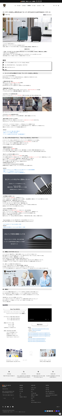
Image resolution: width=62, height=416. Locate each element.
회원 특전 (32, 396)
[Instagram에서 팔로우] (5, 406)
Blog (32, 398)
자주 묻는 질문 (33, 393)
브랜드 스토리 (33, 387)
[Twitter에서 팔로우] (3, 406)
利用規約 (11, 411)
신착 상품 (18, 5)
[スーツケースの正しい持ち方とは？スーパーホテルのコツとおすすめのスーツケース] (27, 30)
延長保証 (29, 5)
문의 (32, 391)
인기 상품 (33, 5)
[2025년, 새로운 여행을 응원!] (48, 353)
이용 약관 (32, 400)
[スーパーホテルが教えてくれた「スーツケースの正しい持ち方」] (27, 104)
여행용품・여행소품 (22, 396)
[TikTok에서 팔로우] (10, 406)
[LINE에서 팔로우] (13, 406)
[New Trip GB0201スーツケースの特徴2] (27, 239)
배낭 (20, 395)
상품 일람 (23, 5)
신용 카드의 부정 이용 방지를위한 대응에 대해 (51, 395)
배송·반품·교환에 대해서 (50, 391)
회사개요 (32, 389)
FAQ (43, 5)
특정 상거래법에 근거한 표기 (36, 402)
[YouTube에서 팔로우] (8, 406)
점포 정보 (39, 5)
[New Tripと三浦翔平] (27, 278)
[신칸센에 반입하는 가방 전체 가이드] (14, 353)
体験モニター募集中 (34, 395)
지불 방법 (47, 387)
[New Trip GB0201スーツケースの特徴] (27, 184)
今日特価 (21, 387)
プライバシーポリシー (16, 411)
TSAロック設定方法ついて (50, 393)
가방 (20, 393)
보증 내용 (47, 389)
